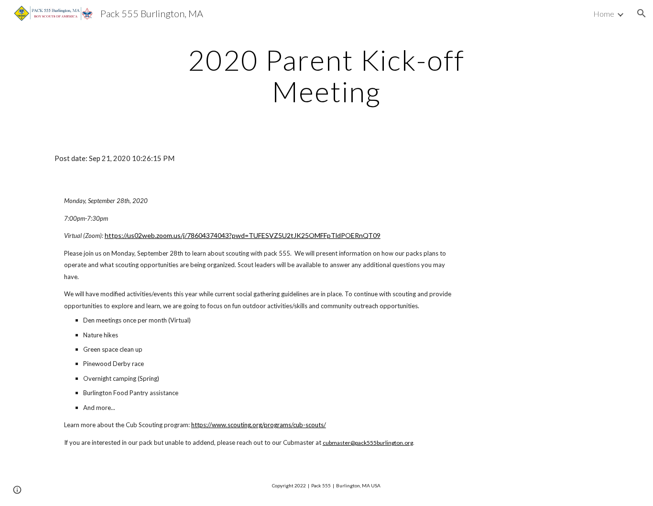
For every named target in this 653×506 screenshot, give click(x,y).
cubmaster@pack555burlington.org (368, 442)
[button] (641, 13)
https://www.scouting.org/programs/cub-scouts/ (258, 425)
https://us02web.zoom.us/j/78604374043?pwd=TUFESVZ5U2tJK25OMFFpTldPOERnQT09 (243, 235)
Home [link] (603, 13)
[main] (326, 75)
